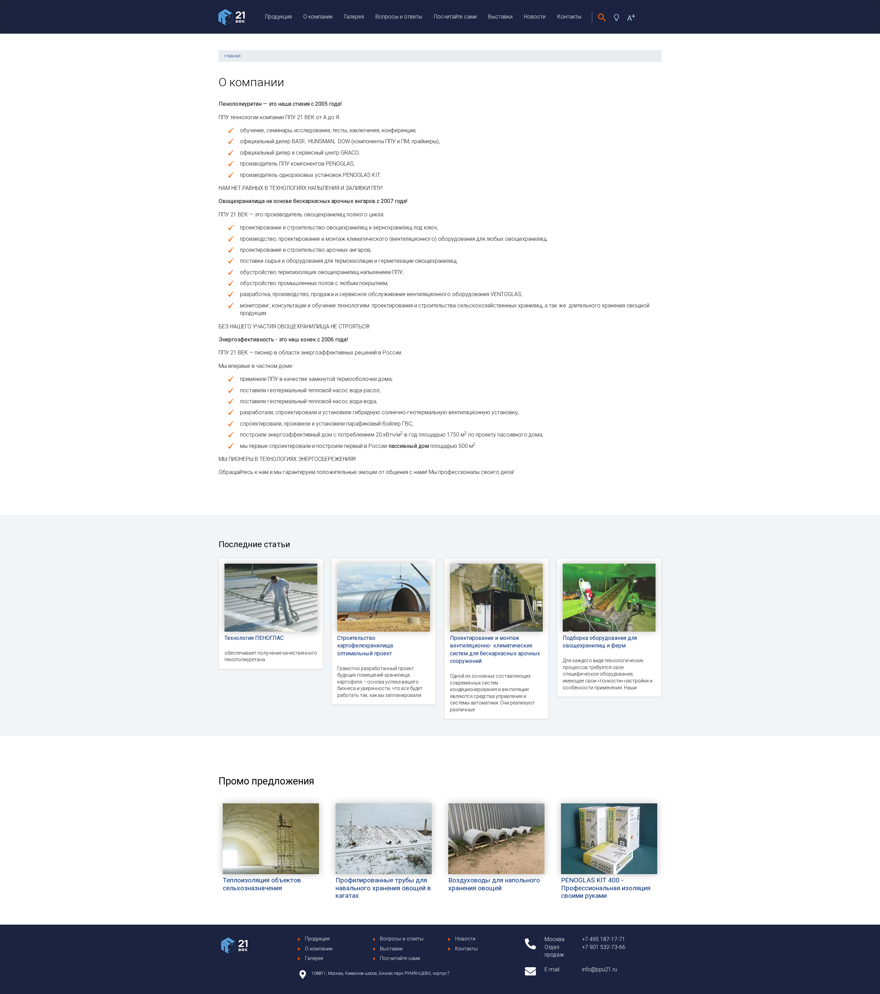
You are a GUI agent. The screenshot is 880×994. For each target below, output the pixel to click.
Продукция (278, 16)
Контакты (569, 16)
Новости (535, 16)
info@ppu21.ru (599, 969)
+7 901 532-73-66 (603, 947)
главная (232, 55)
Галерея (354, 16)
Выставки (500, 16)
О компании (317, 16)
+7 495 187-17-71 (603, 939)
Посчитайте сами (455, 16)
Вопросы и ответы (398, 16)
